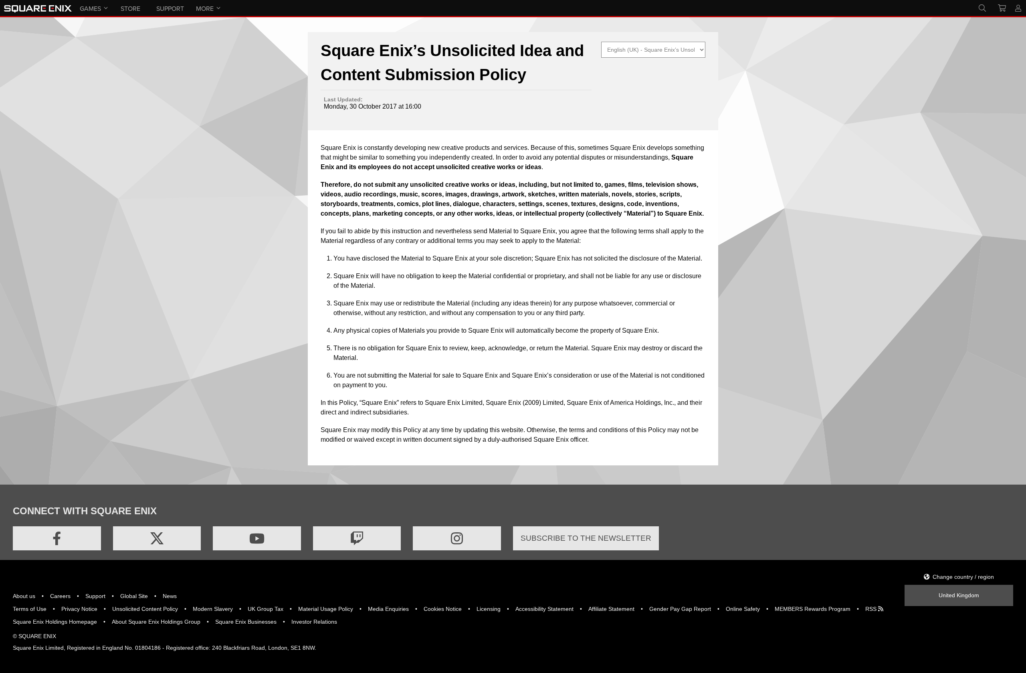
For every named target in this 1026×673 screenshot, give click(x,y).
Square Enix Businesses (246, 621)
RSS (871, 609)
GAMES (90, 8)
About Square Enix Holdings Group (156, 621)
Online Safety (743, 609)
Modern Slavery (213, 609)
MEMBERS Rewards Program (812, 609)
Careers (60, 596)
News (170, 596)
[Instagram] (457, 538)
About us (24, 596)
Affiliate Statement (611, 609)
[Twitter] (157, 538)
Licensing (489, 609)
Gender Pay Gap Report (680, 609)
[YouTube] (257, 538)
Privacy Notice (79, 609)
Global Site (134, 596)
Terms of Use (29, 609)
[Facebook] (57, 538)
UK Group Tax (265, 609)
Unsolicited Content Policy (145, 609)
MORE (205, 8)
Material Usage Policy (325, 609)
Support (95, 596)
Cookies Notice (443, 609)
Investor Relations (314, 621)
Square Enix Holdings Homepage (55, 621)
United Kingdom (959, 595)
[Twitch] (357, 538)
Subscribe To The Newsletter (586, 538)
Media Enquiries (388, 609)
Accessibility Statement (544, 609)
